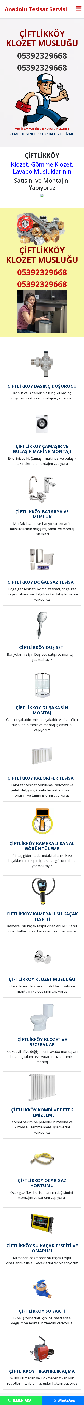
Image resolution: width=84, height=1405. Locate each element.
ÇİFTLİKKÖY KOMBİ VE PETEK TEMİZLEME (42, 1112)
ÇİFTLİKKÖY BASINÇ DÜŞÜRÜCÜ (42, 386)
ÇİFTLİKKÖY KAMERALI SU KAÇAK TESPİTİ (42, 916)
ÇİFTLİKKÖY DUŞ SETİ (42, 647)
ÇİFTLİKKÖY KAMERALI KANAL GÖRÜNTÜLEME (42, 845)
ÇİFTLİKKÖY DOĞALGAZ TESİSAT (42, 582)
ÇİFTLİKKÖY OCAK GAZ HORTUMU (42, 1182)
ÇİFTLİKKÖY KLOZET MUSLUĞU (42, 979)
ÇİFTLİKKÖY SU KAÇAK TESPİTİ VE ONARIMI (42, 1248)
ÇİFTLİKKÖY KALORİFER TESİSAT (42, 778)
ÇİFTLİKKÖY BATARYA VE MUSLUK (42, 514)
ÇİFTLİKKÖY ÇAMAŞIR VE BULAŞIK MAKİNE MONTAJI (42, 448)
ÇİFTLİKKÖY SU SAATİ (42, 1311)
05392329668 (42, 55)
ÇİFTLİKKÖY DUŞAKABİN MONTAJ (42, 710)
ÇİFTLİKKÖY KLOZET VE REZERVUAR (42, 1041)
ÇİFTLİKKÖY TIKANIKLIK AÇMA (42, 1371)
